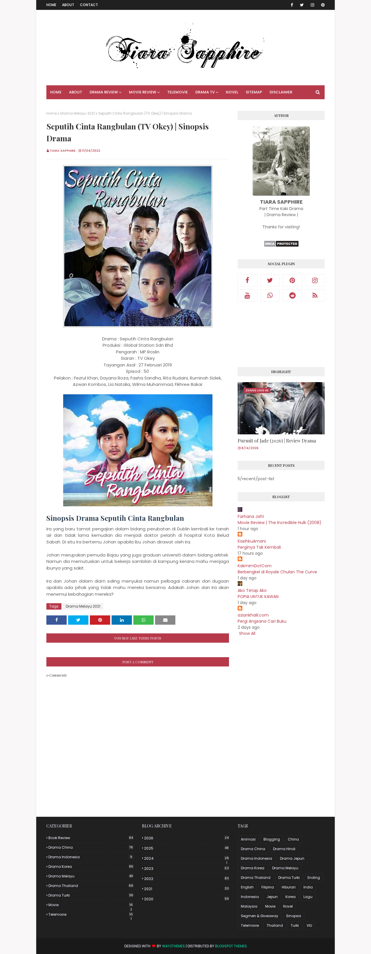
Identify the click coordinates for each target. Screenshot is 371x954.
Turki (295, 925)
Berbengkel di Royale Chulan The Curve (277, 572)
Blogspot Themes (231, 946)
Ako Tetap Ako (252, 590)
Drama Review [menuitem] (104, 92)
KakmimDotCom (255, 566)
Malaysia (249, 906)
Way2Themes (173, 946)
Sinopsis (293, 915)
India (308, 887)
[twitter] (302, 5)
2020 (186, 899)
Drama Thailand (90, 885)
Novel (288, 906)
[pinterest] (322, 5)
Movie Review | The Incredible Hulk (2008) (279, 522)
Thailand (275, 925)
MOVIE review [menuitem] (142, 92)
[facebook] (292, 5)
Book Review (90, 837)
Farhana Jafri (251, 516)
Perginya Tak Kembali (259, 547)
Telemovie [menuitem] (177, 92)
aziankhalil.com (253, 615)
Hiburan (289, 887)
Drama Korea (90, 866)
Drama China (90, 847)
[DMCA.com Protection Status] (281, 246)
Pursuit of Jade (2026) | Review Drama (277, 441)
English (247, 887)
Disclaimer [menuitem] (281, 92)
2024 (186, 858)
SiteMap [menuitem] (254, 92)
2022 (186, 878)
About (68, 4)
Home (51, 4)
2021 (186, 889)
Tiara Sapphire (63, 150)
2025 (186, 848)
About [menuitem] (75, 92)
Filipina (267, 887)
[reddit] (292, 295)
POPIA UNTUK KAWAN (258, 596)
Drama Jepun (292, 858)
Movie (90, 905)
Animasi (248, 839)
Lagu (307, 896)
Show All (247, 633)
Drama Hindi (284, 848)
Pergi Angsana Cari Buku (262, 621)
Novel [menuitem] (232, 92)
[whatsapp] (270, 295)
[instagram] (312, 5)
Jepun (272, 896)
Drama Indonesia (90, 856)
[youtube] (247, 295)
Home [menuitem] (55, 92)
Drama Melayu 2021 (77, 113)
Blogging (271, 839)
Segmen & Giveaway (259, 915)
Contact (89, 4)
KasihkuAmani (252, 541)
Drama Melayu (90, 876)
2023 (186, 868)
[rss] (315, 295)
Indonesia (250, 896)
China (293, 839)
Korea (290, 896)
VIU (309, 925)
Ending (314, 877)
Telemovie (90, 914)
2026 (186, 838)
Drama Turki (90, 895)
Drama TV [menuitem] (205, 92)
